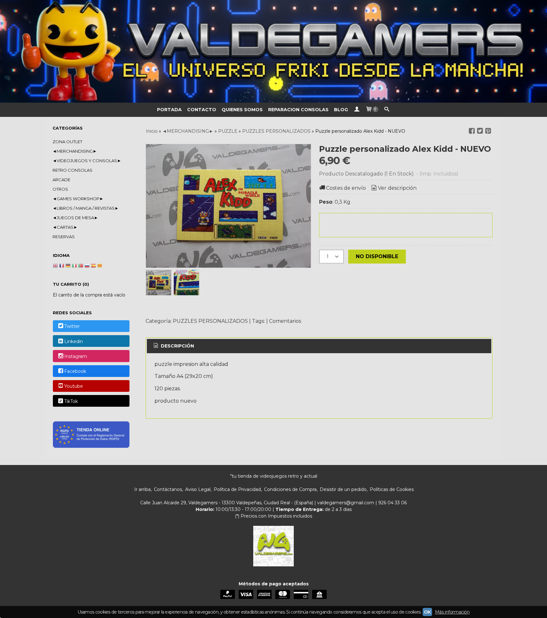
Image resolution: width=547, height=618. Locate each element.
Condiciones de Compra (290, 489)
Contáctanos (168, 489)
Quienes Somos (242, 109)
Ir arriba (142, 489)
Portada (169, 109)
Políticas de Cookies (392, 489)
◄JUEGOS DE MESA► (75, 217)
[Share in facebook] (472, 131)
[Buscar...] (387, 110)
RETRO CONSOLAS (72, 170)
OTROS (60, 189)
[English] (55, 266)
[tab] (173, 346)
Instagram (75, 356)
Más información (452, 612)
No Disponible (377, 256)
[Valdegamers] (273, 51)
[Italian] (74, 266)
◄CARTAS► (65, 227)
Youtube (73, 386)
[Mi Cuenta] (357, 110)
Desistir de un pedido (343, 489)
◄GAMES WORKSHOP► (78, 198)
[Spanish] (93, 266)
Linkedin (73, 341)
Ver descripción (397, 188)
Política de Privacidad (237, 489)
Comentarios (285, 321)
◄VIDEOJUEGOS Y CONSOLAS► (87, 160)
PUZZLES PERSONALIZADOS (210, 321)
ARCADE (61, 179)
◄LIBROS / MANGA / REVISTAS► (86, 208)
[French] (61, 266)
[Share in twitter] (480, 131)
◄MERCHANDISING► (75, 151)
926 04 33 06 (392, 503)
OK (427, 612)
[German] (68, 266)
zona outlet (67, 141)
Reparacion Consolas (298, 109)
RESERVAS (64, 236)
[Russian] (87, 266)
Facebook (75, 371)
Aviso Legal (198, 489)
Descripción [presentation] (177, 346)
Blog (341, 109)
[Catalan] (100, 266)
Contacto (201, 109)
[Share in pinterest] (488, 131)
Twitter (72, 326)
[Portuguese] (80, 266)
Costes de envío (346, 188)
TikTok (71, 401)
